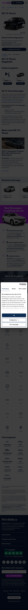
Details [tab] (14, 288)
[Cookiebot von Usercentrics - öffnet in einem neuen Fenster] (19, 284)
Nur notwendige (14, 324)
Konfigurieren (13, 320)
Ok (14, 315)
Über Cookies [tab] (22, 288)
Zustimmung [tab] (5, 288)
